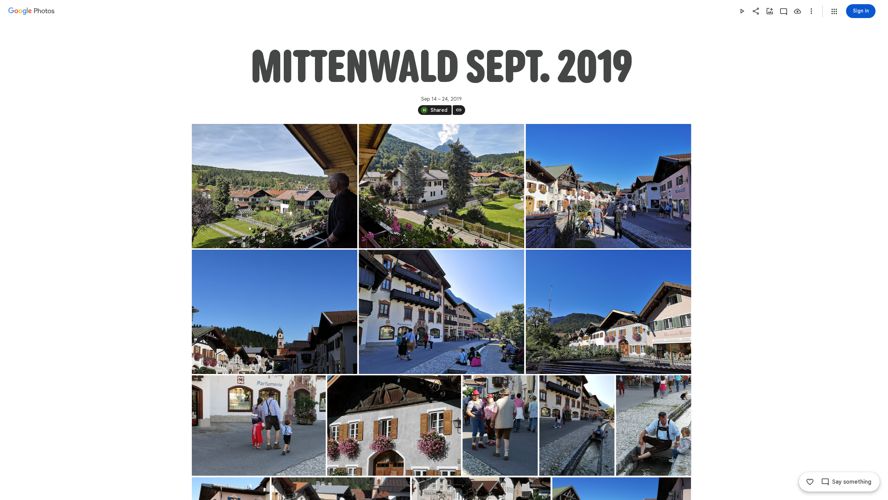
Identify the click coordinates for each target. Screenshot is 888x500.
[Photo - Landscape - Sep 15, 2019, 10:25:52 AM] (259, 425)
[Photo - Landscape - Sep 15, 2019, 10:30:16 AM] (394, 425)
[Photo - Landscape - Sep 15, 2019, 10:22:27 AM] (441, 312)
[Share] (756, 11)
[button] (834, 11)
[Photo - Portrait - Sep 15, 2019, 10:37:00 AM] (576, 425)
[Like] (810, 482)
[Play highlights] (742, 11)
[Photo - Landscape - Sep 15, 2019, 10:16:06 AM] (608, 186)
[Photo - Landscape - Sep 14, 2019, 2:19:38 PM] (274, 186)
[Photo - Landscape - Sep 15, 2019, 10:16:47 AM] (274, 312)
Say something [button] (851, 481)
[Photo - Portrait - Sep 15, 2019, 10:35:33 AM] (500, 425)
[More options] (811, 11)
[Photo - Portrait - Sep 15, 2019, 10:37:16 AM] (653, 425)
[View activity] (784, 11)
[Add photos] (770, 11)
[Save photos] (797, 11)
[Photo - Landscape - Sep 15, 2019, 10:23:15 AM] (608, 312)
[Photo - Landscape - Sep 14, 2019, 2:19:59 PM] (441, 186)
